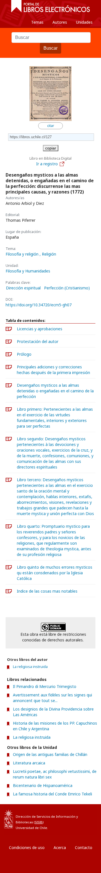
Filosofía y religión (23, 254)
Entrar (16, 868)
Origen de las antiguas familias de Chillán (50, 754)
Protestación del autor (37, 341)
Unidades (84, 22)
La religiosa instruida (30, 666)
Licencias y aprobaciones (39, 328)
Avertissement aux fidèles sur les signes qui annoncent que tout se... (52, 697)
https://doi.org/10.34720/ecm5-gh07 (39, 304)
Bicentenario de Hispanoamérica (42, 785)
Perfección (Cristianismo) (67, 288)
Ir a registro (47, 163)
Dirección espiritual (23, 288)
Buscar (50, 48)
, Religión (48, 254)
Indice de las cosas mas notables (47, 591)
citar (50, 125)
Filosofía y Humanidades (28, 271)
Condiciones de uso (27, 847)
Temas (37, 22)
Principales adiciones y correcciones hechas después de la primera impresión (53, 369)
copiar (50, 148)
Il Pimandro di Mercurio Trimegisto (44, 686)
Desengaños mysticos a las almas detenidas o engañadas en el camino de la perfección (55, 390)
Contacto (83, 847)
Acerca (60, 847)
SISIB (39, 822)
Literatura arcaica (29, 763)
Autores (59, 22)
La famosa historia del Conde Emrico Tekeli (52, 794)
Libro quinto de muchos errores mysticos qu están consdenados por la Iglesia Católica (54, 572)
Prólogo (24, 354)
